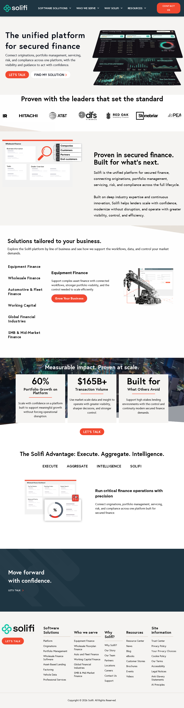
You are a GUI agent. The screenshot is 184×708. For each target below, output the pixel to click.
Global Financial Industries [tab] (21, 318)
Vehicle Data (50, 674)
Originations (49, 646)
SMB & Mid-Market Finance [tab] (24, 334)
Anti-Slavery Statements (158, 678)
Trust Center (158, 640)
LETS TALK (14, 590)
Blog (128, 651)
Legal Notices (158, 671)
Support (109, 680)
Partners (109, 660)
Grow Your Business (69, 298)
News (129, 646)
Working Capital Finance (87, 659)
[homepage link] (18, 629)
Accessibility (158, 666)
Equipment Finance (84, 640)
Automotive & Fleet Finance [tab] (25, 291)
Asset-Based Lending (54, 664)
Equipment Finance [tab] (24, 266)
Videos (130, 676)
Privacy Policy (158, 646)
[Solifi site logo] (15, 8)
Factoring (48, 669)
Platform (47, 640)
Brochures (131, 666)
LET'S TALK (17, 75)
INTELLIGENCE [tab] (109, 466)
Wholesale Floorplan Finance (85, 648)
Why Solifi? (111, 645)
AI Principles (158, 684)
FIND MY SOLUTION (49, 75)
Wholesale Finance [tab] (24, 278)
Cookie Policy (158, 656)
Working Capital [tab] (22, 305)
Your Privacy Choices (163, 651)
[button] (168, 8)
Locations (110, 665)
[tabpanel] (114, 287)
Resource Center (135, 640)
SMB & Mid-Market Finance (84, 674)
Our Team (110, 655)
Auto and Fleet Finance (86, 654)
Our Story (110, 650)
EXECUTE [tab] (50, 466)
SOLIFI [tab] (135, 466)
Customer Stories (135, 661)
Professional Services (54, 679)
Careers (109, 670)
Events (130, 671)
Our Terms (157, 661)
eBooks (130, 656)
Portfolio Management (55, 651)
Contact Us (111, 675)
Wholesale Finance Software (53, 658)
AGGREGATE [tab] (77, 466)
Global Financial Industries (82, 666)
